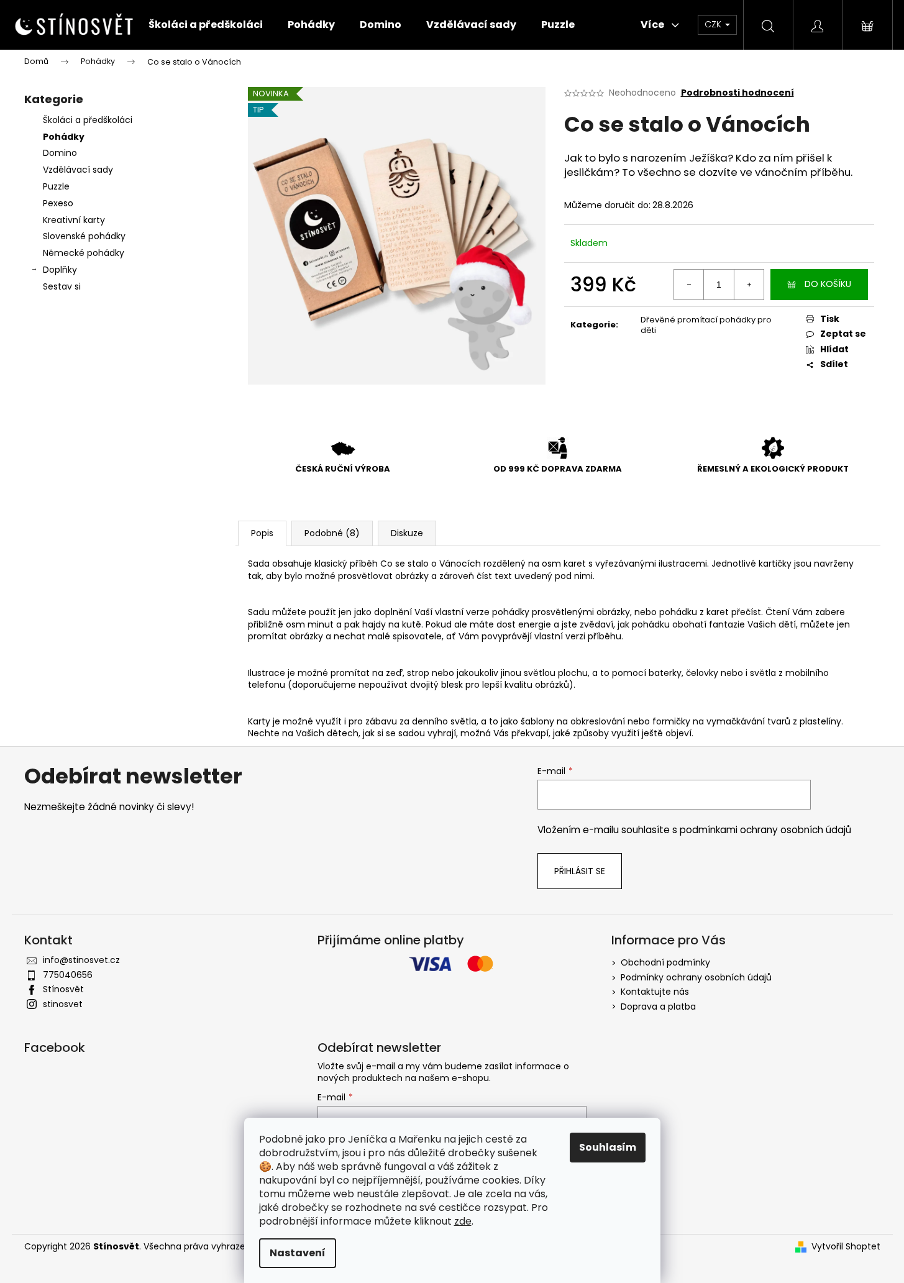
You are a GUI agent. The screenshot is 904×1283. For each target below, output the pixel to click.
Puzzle (56, 186)
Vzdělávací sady (78, 169)
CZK (714, 24)
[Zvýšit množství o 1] (749, 284)
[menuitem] (205, 25)
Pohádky (63, 136)
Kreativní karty (74, 220)
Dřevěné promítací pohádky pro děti (706, 325)
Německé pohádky (83, 253)
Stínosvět (63, 989)
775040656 (68, 975)
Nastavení (298, 1253)
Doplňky (60, 269)
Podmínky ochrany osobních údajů (696, 977)
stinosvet (63, 1004)
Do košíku (828, 284)
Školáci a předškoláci (87, 120)
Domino (60, 153)
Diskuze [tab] (407, 533)
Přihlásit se (579, 871)
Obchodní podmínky (665, 962)
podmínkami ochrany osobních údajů (765, 829)
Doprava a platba (658, 1006)
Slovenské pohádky (84, 236)
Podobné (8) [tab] (332, 533)
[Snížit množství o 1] (689, 284)
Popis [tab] (262, 533)
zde (463, 1221)
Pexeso (58, 203)
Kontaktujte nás (655, 991)
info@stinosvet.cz (81, 960)
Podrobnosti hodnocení (737, 93)
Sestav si (62, 286)
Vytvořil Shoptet (845, 1247)
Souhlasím (607, 1147)
